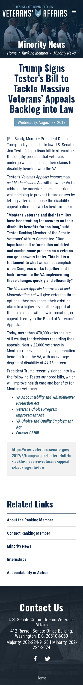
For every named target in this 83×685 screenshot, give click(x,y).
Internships (17, 559)
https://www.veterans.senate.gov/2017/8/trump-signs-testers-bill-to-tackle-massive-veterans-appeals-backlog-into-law (41, 458)
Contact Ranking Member (28, 533)
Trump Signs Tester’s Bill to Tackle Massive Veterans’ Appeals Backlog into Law (41, 88)
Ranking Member (35, 53)
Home (12, 53)
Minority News (41, 44)
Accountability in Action (27, 572)
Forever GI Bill (27, 432)
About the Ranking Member (30, 519)
